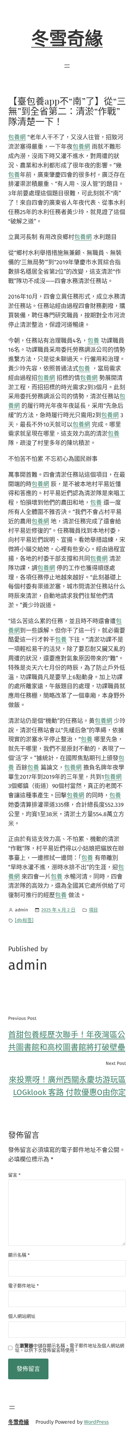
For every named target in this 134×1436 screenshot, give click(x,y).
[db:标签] (24, 920)
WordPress (96, 1422)
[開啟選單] (67, 66)
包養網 (17, 137)
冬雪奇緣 (67, 39)
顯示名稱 (19, 1255)
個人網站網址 (21, 1316)
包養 (14, 174)
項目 (93, 910)
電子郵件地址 (23, 1286)
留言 (14, 1175)
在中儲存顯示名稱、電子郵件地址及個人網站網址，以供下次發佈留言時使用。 (69, 1348)
